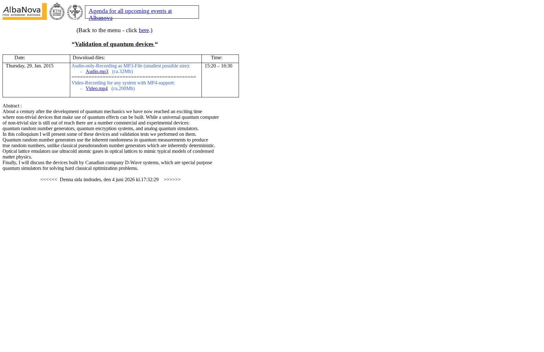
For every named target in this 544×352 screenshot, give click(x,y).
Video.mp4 (97, 88)
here (144, 30)
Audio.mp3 (97, 71)
